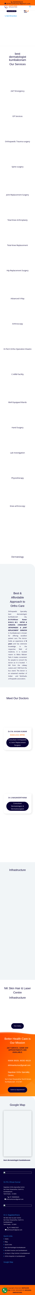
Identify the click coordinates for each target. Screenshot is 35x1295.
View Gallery (17, 1026)
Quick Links (8, 1244)
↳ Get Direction (11, 16)
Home (6, 1239)
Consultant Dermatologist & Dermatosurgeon (17, 806)
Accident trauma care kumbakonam (16, 1250)
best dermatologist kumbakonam (17, 1160)
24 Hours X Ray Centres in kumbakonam (17, 1253)
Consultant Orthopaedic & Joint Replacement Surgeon (17, 742)
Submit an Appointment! (17, 1089)
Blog (6, 1242)
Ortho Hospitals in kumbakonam (15, 1256)
